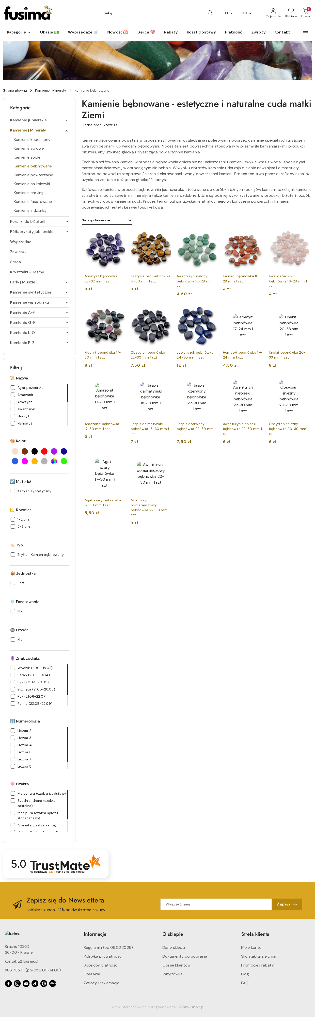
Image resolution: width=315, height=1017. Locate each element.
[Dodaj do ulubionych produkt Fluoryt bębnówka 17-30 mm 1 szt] (119, 311)
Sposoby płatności (101, 965)
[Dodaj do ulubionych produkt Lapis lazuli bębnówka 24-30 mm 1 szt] (211, 311)
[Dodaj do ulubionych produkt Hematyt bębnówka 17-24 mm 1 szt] (257, 311)
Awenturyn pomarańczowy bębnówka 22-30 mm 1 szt (150, 507)
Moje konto (251, 947)
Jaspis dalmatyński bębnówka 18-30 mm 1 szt (150, 429)
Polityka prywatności (103, 956)
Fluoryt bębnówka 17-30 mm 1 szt (103, 355)
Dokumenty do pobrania (184, 956)
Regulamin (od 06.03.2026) (108, 947)
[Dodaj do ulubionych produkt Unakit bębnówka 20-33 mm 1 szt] (303, 311)
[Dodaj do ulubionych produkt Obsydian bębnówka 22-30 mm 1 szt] (165, 311)
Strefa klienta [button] (255, 934)
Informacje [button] (95, 934)
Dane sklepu (173, 947)
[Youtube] (26, 983)
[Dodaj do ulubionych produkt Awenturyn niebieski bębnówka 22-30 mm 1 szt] (257, 383)
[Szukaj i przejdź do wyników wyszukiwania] (209, 13)
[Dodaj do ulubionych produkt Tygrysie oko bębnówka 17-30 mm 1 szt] (165, 235)
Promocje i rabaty (257, 965)
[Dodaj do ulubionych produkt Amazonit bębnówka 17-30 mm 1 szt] (119, 383)
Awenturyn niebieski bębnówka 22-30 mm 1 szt (242, 429)
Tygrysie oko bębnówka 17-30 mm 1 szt (150, 278)
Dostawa (92, 974)
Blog (245, 974)
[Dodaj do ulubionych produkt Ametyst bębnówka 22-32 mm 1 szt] (119, 235)
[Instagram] (17, 983)
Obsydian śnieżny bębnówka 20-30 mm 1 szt (288, 429)
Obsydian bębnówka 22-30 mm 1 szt (148, 355)
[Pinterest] (43, 983)
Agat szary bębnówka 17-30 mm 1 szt (103, 502)
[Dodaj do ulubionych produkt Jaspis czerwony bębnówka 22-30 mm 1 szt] (211, 383)
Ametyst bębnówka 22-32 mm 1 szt (101, 278)
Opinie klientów (176, 965)
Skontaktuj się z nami (260, 956)
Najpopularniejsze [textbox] (96, 220)
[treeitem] (39, 120)
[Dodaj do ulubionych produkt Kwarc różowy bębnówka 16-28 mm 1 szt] (303, 235)
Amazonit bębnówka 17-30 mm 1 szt (102, 426)
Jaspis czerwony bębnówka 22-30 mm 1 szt (196, 429)
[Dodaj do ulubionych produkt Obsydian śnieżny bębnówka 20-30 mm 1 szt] (303, 383)
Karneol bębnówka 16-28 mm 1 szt (242, 278)
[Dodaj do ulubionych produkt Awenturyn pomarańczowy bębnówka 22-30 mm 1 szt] (165, 459)
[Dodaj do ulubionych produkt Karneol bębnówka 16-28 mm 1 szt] (257, 235)
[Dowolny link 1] (52, 983)
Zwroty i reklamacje (101, 982)
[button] (19, 32)
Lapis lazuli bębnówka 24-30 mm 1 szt (195, 355)
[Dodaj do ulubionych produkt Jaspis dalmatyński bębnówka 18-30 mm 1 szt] (165, 383)
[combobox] (107, 220)
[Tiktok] (35, 983)
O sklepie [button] (172, 934)
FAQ (245, 982)
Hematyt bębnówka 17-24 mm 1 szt (242, 355)
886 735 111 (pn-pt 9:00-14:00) (33, 970)
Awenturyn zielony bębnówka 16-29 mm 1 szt (196, 281)
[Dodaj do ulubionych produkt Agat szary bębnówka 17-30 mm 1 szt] (119, 459)
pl (227, 13)
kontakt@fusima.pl (21, 961)
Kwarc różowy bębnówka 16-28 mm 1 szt (288, 281)
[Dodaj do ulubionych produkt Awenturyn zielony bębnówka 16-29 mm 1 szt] (211, 235)
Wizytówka (172, 974)
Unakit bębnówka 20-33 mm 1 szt (287, 355)
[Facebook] (8, 983)
